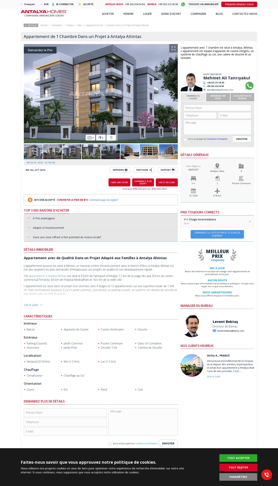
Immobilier (56, 25)
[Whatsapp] (249, 89)
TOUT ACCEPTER (238, 458)
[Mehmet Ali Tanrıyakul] (191, 90)
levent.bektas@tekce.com (230, 330)
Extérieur (31, 337)
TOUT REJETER (238, 467)
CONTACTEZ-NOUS (244, 14)
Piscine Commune (241, 183)
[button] (173, 94)
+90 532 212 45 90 (215, 82)
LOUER (147, 14)
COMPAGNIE (198, 14)
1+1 (193, 183)
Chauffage (31, 369)
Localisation (32, 355)
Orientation (32, 383)
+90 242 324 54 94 (215, 86)
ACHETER (108, 14)
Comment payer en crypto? (103, 200)
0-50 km (217, 195)
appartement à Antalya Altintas (47, 276)
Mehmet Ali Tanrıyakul (226, 78)
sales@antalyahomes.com (220, 89)
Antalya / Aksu (217, 171)
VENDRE (128, 14)
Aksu (79, 25)
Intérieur (30, 323)
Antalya (70, 25)
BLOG (219, 14)
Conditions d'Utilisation (217, 139)
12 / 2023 (193, 195)
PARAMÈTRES (238, 477)
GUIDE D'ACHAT (171, 14)
